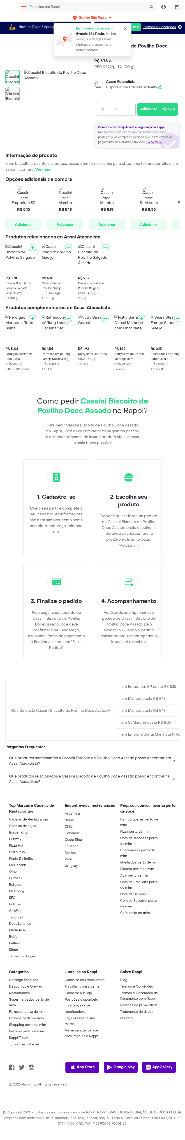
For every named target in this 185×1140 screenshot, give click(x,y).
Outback (15, 878)
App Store (86, 1067)
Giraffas (15, 911)
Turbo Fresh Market (24, 1044)
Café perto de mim (135, 913)
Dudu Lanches (20, 924)
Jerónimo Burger (22, 956)
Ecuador (71, 846)
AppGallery (162, 1067)
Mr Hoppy (16, 891)
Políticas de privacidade (139, 1005)
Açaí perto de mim (134, 875)
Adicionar (23, 224)
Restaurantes (19, 993)
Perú (68, 859)
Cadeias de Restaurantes (29, 819)
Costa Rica (73, 840)
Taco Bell (16, 917)
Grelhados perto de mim (139, 862)
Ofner (13, 872)
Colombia (72, 833)
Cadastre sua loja (78, 993)
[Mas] (129, 109)
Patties (14, 943)
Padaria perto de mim (137, 869)
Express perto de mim (26, 1018)
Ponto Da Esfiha (21, 859)
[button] (92, 17)
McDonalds (18, 865)
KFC (12, 898)
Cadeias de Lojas (22, 826)
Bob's (13, 937)
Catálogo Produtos (23, 980)
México (70, 853)
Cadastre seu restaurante (85, 980)
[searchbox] (86, 7)
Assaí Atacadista (120, 81)
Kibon (13, 950)
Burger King (18, 832)
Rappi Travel (18, 1038)
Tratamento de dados (136, 1012)
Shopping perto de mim (27, 1025)
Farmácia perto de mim (27, 1012)
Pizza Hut (16, 845)
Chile (69, 827)
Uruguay (71, 866)
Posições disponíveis (81, 999)
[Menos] (102, 109)
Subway (15, 839)
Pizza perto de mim (135, 832)
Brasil (69, 820)
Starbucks (17, 852)
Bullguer (15, 885)
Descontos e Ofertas (25, 986)
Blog (123, 980)
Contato (126, 1018)
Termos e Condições (159, 27)
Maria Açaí (17, 930)
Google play (124, 1067)
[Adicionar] (32, 247)
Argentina (72, 813)
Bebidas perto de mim (26, 1031)
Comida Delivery (133, 894)
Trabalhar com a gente (82, 986)
